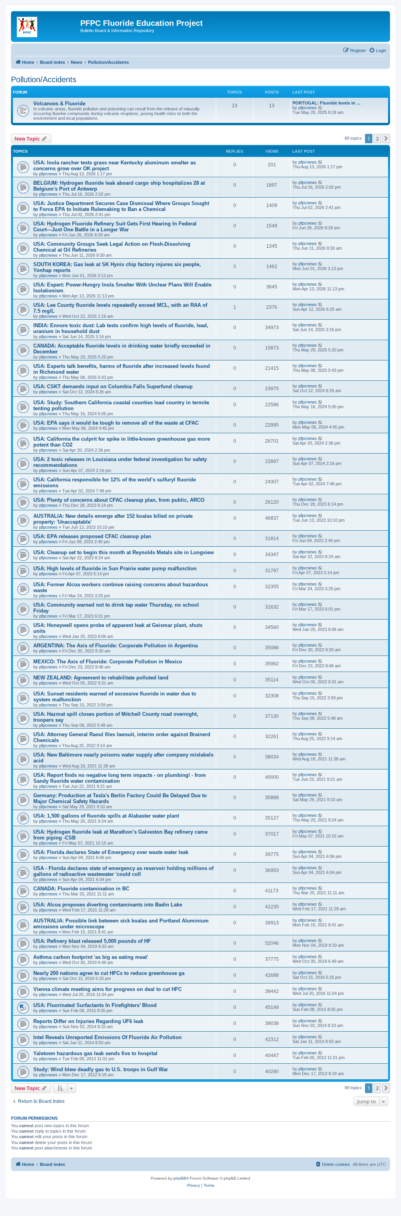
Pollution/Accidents (43, 79)
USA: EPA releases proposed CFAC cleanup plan (92, 536)
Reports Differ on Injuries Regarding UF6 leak (88, 1021)
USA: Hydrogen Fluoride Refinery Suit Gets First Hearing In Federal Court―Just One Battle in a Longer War (115, 226)
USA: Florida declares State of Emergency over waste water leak (110, 852)
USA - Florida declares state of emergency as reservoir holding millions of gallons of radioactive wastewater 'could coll (123, 871)
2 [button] (377, 138)
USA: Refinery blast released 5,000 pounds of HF (92, 941)
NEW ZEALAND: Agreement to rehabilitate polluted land (100, 678)
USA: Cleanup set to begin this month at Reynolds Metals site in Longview (123, 552)
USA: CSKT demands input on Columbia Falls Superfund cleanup (113, 386)
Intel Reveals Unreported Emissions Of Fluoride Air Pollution (107, 1037)
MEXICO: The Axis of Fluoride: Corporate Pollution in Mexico (107, 662)
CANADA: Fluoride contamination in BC (81, 889)
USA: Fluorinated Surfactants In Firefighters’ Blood (95, 1005)
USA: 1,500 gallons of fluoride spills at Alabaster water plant (106, 816)
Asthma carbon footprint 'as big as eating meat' (90, 957)
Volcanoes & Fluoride (59, 103)
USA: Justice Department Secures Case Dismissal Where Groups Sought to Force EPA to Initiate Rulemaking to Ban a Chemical (121, 206)
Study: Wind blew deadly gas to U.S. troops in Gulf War (100, 1069)
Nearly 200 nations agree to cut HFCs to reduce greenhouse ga (108, 973)
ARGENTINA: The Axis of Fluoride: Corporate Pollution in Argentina (115, 646)
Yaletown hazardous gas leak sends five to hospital (95, 1053)
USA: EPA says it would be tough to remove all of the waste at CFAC (116, 423)
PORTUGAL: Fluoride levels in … (327, 103)
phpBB (179, 1178)
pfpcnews (307, 107)
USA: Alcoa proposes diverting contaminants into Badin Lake (107, 905)
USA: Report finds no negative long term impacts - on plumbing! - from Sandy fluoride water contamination (119, 778)
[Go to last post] (320, 162)
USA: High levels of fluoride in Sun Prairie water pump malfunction (115, 568)
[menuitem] (377, 50)
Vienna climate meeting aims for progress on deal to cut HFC (107, 989)
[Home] (46, 25)
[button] (386, 138)
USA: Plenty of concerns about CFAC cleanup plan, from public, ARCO (118, 500)
